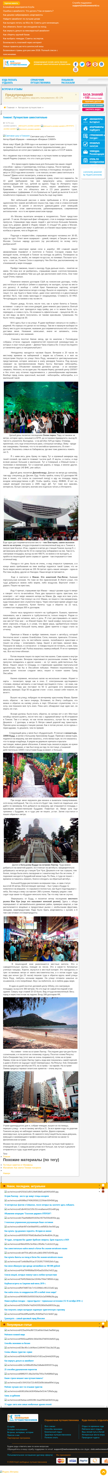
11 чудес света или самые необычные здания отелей (27, 1404)
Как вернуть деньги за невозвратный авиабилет (26, 30)
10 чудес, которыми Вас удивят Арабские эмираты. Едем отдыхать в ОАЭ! (36, 1239)
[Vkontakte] (101, 64)
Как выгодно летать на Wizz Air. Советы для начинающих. (31, 23)
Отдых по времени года (93, 1426)
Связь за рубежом (12, 1395)
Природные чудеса (90, 1437)
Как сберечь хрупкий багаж (16, 34)
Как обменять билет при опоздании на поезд (24, 26)
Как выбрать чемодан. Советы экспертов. (23, 38)
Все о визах (50, 1426)
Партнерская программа (18, 1438)
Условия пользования (17, 1429)
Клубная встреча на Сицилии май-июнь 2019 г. (25, 1283)
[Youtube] (75, 69)
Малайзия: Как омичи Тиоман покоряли (22, 1167)
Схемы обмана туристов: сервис (18, 1352)
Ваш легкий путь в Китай (93, 1432)
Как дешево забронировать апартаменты (23, 15)
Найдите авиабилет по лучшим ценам (21, 19)
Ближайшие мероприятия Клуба (18, 7)
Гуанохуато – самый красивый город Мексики (24, 1318)
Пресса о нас (13, 1435)
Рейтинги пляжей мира (14, 1334)
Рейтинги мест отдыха (92, 1429)
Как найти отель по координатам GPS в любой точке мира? (30, 1292)
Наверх (6, 1173)
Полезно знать (51, 1437)
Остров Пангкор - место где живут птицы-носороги (26, 1196)
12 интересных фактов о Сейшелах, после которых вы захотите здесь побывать (39, 1204)
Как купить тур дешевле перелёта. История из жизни (27, 1230)
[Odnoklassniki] (95, 64)
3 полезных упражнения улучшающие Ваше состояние (28, 1222)
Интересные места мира (93, 1435)
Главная (10, 107)
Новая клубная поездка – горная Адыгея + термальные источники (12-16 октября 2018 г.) (43, 1300)
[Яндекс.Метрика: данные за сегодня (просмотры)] (9, 1471)
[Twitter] (82, 64)
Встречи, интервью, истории (20, 1432)
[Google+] (88, 64)
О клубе (11, 1427)
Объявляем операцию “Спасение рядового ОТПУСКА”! (27, 1213)
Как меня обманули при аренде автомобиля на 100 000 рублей (32, 1265)
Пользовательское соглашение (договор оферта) (30, 1455)
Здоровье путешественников (58, 1435)
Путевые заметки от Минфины (18, 1165)
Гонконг (6, 1156)
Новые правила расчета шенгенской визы (23, 46)
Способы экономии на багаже (17, 1343)
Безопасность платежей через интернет (22, 42)
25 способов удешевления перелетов (20, 1369)
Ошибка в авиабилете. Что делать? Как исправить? (28, 11)
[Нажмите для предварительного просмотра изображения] (16, 135)
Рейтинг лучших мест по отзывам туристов (23, 1386)
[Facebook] (75, 64)
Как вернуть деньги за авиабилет (19, 1360)
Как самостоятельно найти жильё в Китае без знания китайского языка (35, 1248)
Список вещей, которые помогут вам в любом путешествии (30, 1274)
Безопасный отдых (53, 1432)
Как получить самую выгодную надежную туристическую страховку (34, 1309)
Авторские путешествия (29, 107)
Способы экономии (53, 1429)
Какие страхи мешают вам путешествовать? (23, 1378)
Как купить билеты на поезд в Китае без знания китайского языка (33, 1257)
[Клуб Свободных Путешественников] (36, 63)
